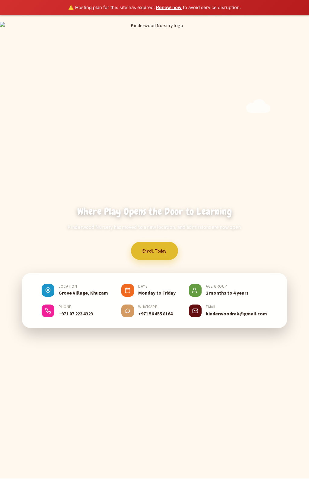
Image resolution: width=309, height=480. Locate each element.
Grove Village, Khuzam (83, 293)
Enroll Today (154, 250)
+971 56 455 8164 (155, 314)
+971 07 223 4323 (76, 314)
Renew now (169, 7)
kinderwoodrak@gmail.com (236, 314)
